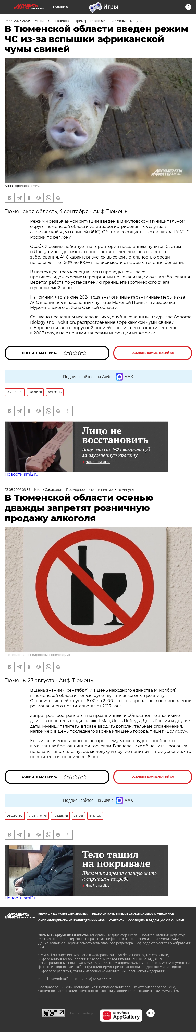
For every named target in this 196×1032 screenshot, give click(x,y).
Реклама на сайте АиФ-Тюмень (63, 914)
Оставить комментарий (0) (153, 353)
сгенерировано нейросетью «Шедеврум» (37, 655)
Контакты (116, 920)
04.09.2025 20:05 (18, 21)
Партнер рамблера (82, 1013)
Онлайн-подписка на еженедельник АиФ (71, 920)
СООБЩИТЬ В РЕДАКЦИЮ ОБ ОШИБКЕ (156, 920)
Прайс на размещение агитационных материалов (133, 914)
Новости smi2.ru (22, 474)
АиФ (36, 186)
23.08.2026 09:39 (17, 490)
